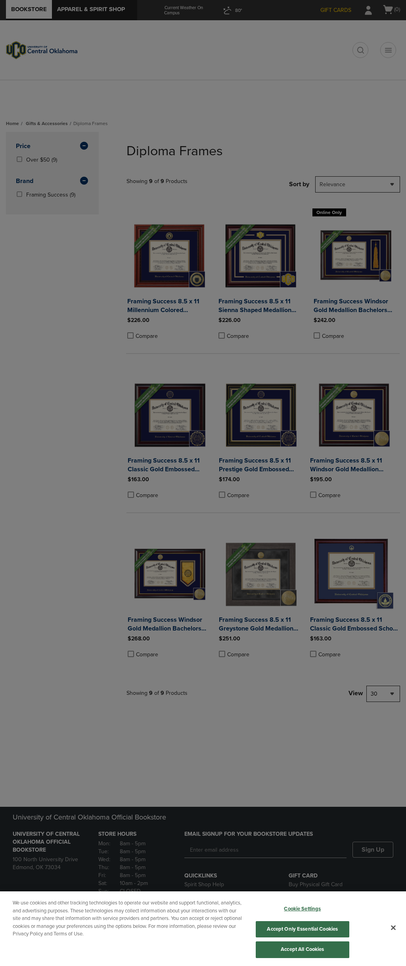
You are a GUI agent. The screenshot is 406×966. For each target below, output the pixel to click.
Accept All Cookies (302, 949)
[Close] (393, 928)
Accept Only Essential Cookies (302, 929)
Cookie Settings (302, 909)
